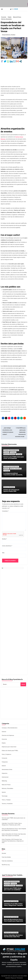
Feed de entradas (6, 857)
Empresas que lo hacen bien (9, 746)
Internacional (5, 777)
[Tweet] (5, 61)
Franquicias (5, 762)
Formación (13, 452)
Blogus (12, 978)
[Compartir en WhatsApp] (8, 61)
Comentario (5, 511)
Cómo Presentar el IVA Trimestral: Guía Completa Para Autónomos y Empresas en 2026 (12, 841)
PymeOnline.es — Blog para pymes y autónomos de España (14, 956)
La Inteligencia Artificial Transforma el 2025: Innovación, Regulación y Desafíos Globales (13, 475)
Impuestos (4, 773)
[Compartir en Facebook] (2, 61)
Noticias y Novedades (6, 19)
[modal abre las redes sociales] (20, 61)
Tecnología (19, 454)
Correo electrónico (7, 545)
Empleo (9, 17)
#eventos (13, 34)
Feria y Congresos (6, 754)
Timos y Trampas (6, 799)
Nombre (4, 539)
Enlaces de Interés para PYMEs (10, 750)
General (4, 765)
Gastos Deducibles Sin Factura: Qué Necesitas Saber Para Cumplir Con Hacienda (13, 936)
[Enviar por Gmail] (17, 61)
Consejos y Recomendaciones (11, 450)
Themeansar (20, 978)
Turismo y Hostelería (7, 803)
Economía (3, 17)
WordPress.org (6, 864)
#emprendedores (6, 34)
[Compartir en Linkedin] (11, 61)
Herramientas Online (7, 769)
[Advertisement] (14, 75)
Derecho (4, 731)
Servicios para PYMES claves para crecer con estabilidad (13, 457)
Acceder (4, 853)
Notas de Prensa (17, 17)
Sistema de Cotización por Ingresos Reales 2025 (11, 490)
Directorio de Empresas (8, 735)
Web (3, 552)
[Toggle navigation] (2, 9)
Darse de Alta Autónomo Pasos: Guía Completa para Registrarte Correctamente (13, 921)
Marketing (6, 468)
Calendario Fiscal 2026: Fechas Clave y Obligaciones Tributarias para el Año (13, 905)
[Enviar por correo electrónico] (14, 61)
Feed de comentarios (7, 861)
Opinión (4, 792)
